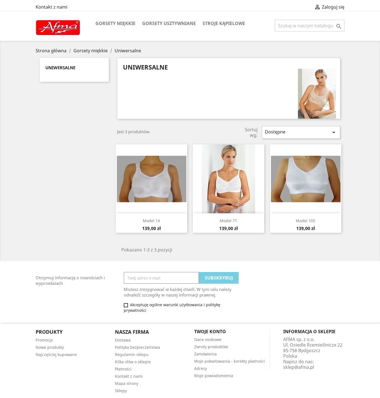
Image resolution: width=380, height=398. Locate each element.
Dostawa (123, 340)
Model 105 (305, 220)
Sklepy (121, 390)
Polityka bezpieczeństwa (137, 347)
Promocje (44, 340)
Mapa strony (126, 383)
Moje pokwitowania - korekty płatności (229, 361)
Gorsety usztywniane (169, 23)
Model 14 (151, 220)
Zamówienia (205, 354)
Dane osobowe (207, 339)
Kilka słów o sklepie (133, 361)
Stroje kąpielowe (224, 23)
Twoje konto (210, 331)
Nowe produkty (50, 347)
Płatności (123, 369)
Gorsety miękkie (115, 23)
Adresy (200, 368)
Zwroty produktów (211, 346)
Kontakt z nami (51, 7)
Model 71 (228, 220)
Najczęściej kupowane (56, 354)
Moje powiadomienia (213, 375)
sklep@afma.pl (298, 367)
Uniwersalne (60, 67)
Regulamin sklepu (132, 354)
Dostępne (301, 132)
